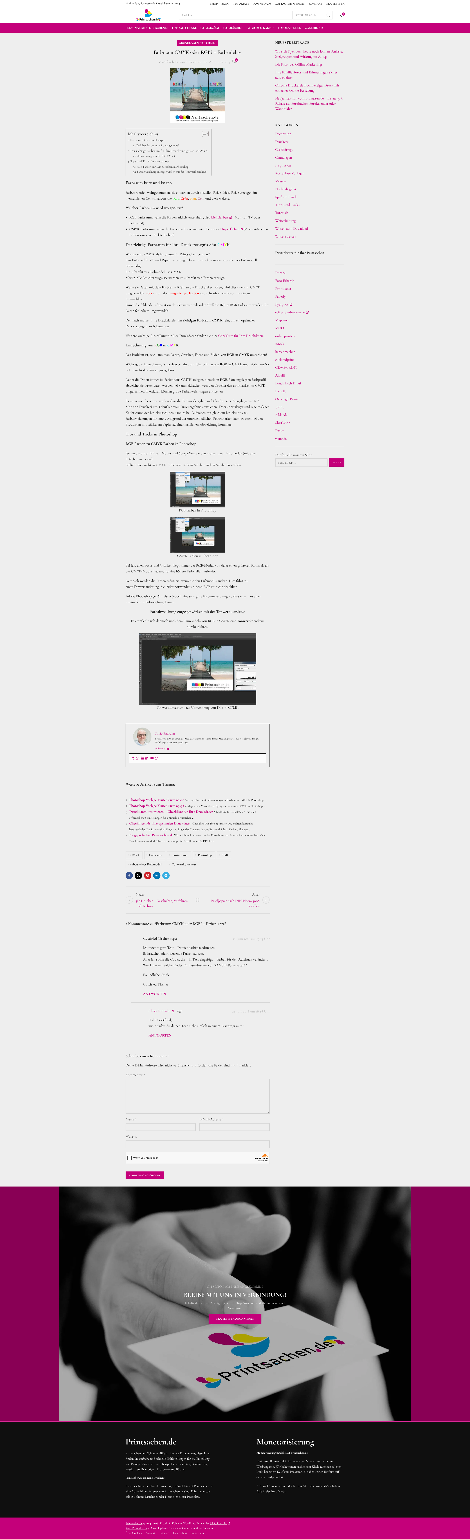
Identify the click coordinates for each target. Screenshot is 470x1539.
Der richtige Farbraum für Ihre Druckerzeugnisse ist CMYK (169, 151)
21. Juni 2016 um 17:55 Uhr (251, 939)
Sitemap (164, 1533)
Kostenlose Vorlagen (289, 173)
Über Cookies (134, 1533)
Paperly (280, 296)
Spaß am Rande (286, 197)
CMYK (135, 855)
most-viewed (180, 855)
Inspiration (283, 165)
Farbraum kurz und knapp (147, 140)
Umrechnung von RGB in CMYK (156, 156)
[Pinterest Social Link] (147, 875)
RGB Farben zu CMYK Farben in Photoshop (163, 167)
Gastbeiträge (284, 149)
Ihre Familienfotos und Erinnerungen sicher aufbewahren (306, 75)
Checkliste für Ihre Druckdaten (240, 336)
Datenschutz (180, 1533)
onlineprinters (285, 336)
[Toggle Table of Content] (203, 134)
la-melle (280, 391)
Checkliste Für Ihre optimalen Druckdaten (160, 823)
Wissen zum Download (291, 228)
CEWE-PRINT (286, 367)
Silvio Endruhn (196, 62)
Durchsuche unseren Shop (293, 455)
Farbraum (155, 855)
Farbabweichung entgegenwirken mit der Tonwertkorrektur (171, 171)
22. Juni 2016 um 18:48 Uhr (251, 1011)
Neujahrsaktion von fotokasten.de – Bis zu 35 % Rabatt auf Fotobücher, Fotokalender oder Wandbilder (309, 103)
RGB (224, 855)
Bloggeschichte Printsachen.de (151, 835)
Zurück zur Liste (197, 900)
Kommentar (135, 1075)
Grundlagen (189, 43)
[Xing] (135, 758)
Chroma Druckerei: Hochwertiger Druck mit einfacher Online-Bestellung (307, 88)
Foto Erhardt (284, 280)
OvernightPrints (287, 399)
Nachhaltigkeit (285, 189)
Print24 (280, 273)
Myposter (282, 320)
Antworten (154, 994)
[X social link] (138, 875)
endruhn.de (161, 748)
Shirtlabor (282, 423)
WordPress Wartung (137, 1528)
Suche (337, 462)
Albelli (280, 375)
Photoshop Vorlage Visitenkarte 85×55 (156, 806)
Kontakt (150, 1533)
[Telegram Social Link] (166, 875)
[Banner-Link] (235, 1304)
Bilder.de (281, 415)
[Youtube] (154, 758)
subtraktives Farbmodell (146, 864)
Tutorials (208, 43)
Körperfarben (229, 229)
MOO (279, 328)
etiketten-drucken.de (290, 312)
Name (131, 1119)
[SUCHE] (328, 15)
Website (131, 1136)
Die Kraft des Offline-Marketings (298, 64)
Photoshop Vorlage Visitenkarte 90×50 (156, 800)
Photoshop (205, 855)
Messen (280, 181)
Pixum (279, 430)
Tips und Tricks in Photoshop (149, 161)
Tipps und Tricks (287, 205)
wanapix (281, 438)
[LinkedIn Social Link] (156, 875)
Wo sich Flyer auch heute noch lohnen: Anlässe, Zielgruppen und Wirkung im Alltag (309, 54)
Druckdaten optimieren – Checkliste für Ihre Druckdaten (171, 811)
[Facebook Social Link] (129, 875)
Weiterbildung (285, 220)
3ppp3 (279, 407)
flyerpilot (281, 304)
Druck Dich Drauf (288, 383)
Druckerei (282, 142)
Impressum (197, 1533)
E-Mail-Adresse (211, 1119)
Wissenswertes (285, 236)
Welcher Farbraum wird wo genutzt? (157, 145)
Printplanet (283, 288)
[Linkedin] (145, 758)
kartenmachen (285, 352)
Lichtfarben (219, 217)
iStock (279, 344)
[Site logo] (148, 14)
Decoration (283, 134)
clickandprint (284, 359)
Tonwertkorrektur (184, 864)
